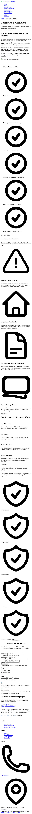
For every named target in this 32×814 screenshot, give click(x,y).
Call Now (6, 16)
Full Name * (4, 653)
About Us (6, 5)
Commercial (7, 10)
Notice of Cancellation (16, 812)
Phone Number (5, 657)
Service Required (5, 658)
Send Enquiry (4, 663)
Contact (6, 14)
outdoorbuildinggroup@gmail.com (10, 678)
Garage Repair (7, 7)
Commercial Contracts (10, 727)
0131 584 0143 (5, 670)
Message (3, 662)
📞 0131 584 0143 (6, 704)
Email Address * (5, 655)
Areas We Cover (8, 11)
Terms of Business (5, 812)
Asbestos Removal (9, 8)
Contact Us (7, 738)
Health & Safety (8, 13)
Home (5, 4)
